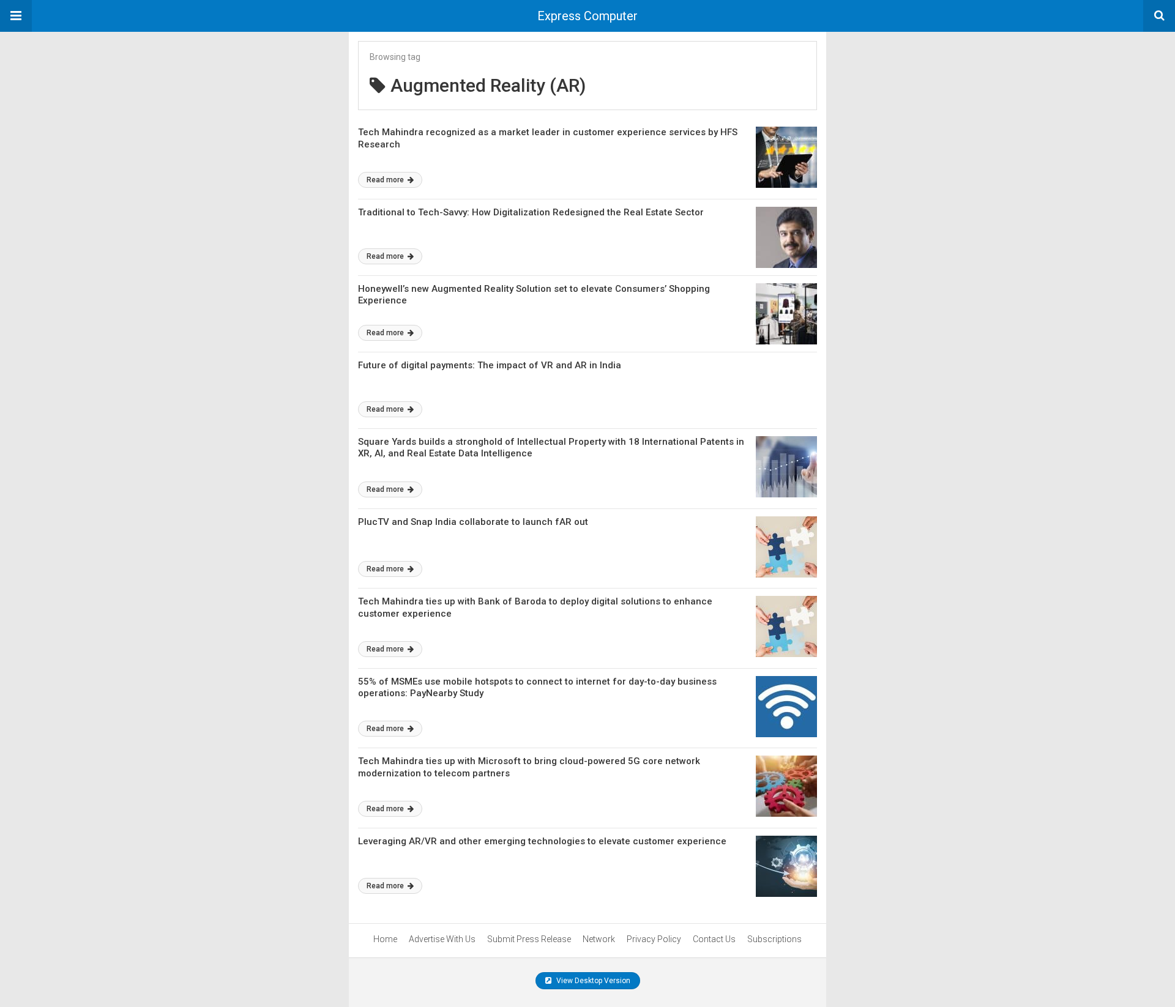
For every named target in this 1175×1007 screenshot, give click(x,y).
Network (599, 939)
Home (385, 939)
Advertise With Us (442, 939)
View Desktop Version (592, 980)
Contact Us (714, 939)
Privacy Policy (654, 939)
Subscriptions (774, 939)
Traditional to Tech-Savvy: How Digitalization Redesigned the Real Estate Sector (531, 212)
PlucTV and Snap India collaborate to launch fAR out (473, 521)
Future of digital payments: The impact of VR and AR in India (489, 365)
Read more (386, 180)
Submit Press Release (529, 939)
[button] (16, 16)
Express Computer (587, 16)
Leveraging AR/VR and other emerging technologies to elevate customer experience (542, 841)
